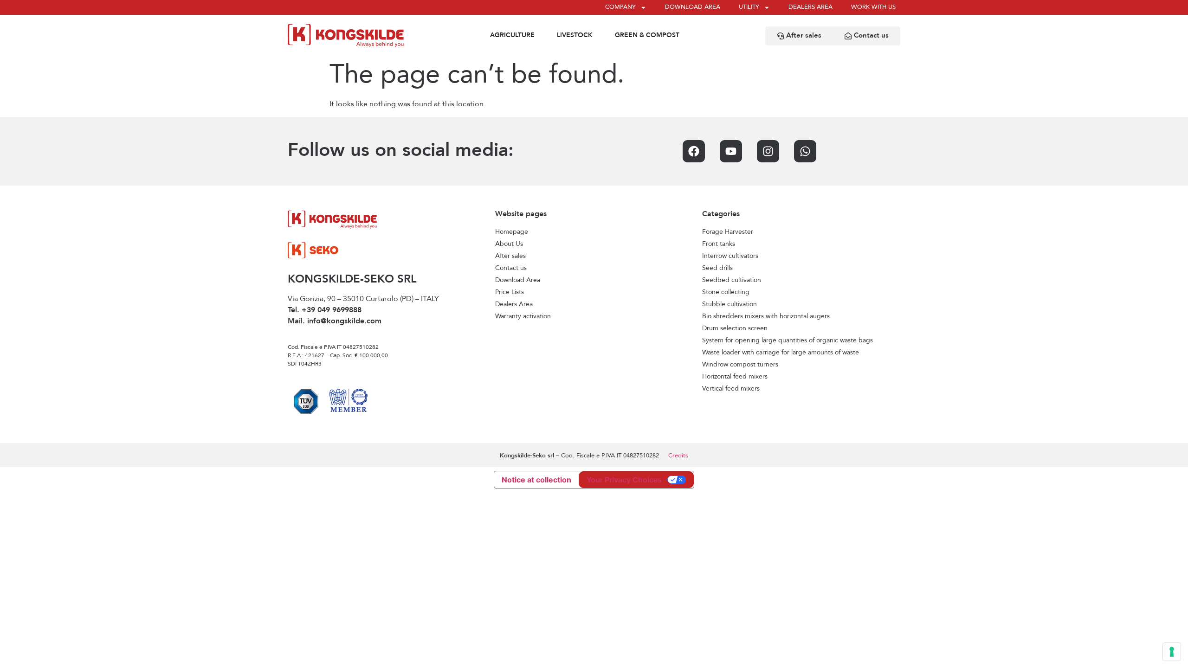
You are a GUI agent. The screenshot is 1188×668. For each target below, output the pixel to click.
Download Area (517, 280)
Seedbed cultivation (731, 280)
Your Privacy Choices (624, 479)
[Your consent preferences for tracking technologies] (1172, 652)
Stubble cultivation (729, 304)
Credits (678, 456)
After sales (510, 256)
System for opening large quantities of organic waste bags (787, 340)
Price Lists (509, 292)
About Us (509, 244)
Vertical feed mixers (731, 388)
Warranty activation (523, 316)
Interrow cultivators (730, 256)
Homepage (511, 232)
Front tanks (718, 244)
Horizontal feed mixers (735, 376)
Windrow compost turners (740, 364)
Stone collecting (725, 292)
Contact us (511, 268)
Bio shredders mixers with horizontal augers (766, 316)
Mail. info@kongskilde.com (334, 321)
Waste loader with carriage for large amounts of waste (780, 352)
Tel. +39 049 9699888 (325, 310)
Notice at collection (536, 479)
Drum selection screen (735, 328)
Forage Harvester (727, 232)
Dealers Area (514, 304)
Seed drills (717, 268)
